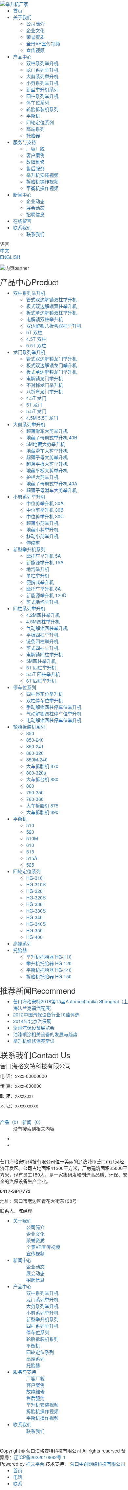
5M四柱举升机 (41, 661)
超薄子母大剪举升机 (47, 457)
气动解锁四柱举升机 (47, 628)
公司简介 (35, 23)
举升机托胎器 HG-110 (49, 956)
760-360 (35, 799)
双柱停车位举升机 (44, 700)
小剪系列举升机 (42, 83)
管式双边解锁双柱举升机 (51, 299)
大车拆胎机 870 (42, 766)
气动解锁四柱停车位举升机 (53, 713)
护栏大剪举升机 (42, 477)
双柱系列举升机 (42, 63)
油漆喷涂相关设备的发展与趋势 (45, 1034)
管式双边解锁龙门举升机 (51, 358)
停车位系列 (37, 102)
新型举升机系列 (42, 89)
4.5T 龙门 (36, 398)
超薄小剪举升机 (42, 523)
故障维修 (35, 161)
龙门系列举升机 (42, 69)
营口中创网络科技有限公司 (97, 1463)
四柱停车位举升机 (44, 693)
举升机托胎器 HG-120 (49, 963)
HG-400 (34, 937)
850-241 (35, 746)
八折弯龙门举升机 (44, 391)
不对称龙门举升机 (44, 385)
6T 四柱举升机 (41, 680)
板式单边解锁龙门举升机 (51, 371)
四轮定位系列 (40, 122)
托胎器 (33, 135)
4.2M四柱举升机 (43, 615)
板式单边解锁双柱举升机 (51, 312)
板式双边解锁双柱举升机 (51, 306)
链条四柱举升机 (42, 641)
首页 (17, 10)
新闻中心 (22, 194)
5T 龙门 (34, 404)
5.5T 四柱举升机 (43, 674)
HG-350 (34, 930)
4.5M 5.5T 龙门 (42, 417)
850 (30, 733)
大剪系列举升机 (42, 76)
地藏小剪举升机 (42, 529)
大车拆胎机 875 (42, 805)
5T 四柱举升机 (41, 667)
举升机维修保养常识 (33, 1040)
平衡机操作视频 (42, 188)
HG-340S (36, 923)
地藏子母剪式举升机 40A (51, 483)
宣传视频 (35, 50)
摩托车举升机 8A (43, 588)
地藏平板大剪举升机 (47, 470)
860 (30, 785)
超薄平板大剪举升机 (47, 463)
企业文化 (35, 30)
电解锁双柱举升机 (44, 319)
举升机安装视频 (42, 175)
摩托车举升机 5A (43, 555)
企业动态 (35, 201)
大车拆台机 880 (42, 779)
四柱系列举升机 (42, 96)
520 (30, 831)
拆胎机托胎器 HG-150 (49, 976)
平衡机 (33, 115)
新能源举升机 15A (44, 562)
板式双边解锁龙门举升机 (51, 365)
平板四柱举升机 (42, 634)
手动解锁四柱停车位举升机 (53, 707)
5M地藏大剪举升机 (45, 444)
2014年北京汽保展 (32, 1021)
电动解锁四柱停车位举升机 (53, 720)
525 (30, 864)
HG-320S (36, 897)
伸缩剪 (33, 542)
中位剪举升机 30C (45, 516)
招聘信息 (35, 214)
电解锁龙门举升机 (44, 378)
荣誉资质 (35, 37)
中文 (4, 250)
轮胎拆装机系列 (42, 109)
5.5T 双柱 (36, 345)
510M (32, 838)
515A (31, 858)
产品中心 (22, 56)
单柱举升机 (37, 575)
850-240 (35, 739)
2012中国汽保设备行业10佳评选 (46, 1014)
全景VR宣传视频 (43, 43)
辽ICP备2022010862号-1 (40, 1457)
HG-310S (36, 884)
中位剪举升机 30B (44, 509)
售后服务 (35, 168)
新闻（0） (32, 1122)
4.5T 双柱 (36, 339)
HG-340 (34, 917)
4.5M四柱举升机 (43, 621)
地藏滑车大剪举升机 (47, 450)
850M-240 (37, 759)
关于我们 (22, 17)
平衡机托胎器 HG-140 (49, 969)
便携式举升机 (40, 582)
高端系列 (35, 129)
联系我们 (22, 227)
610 (30, 845)
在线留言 (22, 221)
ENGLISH (10, 257)
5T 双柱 (34, 332)
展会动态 (35, 207)
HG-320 (34, 891)
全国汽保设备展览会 (33, 1027)
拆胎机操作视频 (42, 181)
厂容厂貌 (35, 148)
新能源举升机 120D (46, 595)
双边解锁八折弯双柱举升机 (53, 325)
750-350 (35, 792)
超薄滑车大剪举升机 (47, 431)
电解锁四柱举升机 (44, 654)
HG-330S (36, 910)
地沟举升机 (37, 569)
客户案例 (35, 155)
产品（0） (10, 1122)
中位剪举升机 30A (44, 503)
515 (30, 851)
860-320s (36, 772)
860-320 (35, 753)
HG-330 (34, 904)
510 (30, 825)
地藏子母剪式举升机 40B (51, 437)
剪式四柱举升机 (42, 647)
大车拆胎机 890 (42, 812)
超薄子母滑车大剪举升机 (51, 490)
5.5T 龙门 (36, 411)
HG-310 (34, 877)
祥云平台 (35, 1463)
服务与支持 (24, 142)
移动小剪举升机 (42, 536)
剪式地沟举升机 (42, 601)
